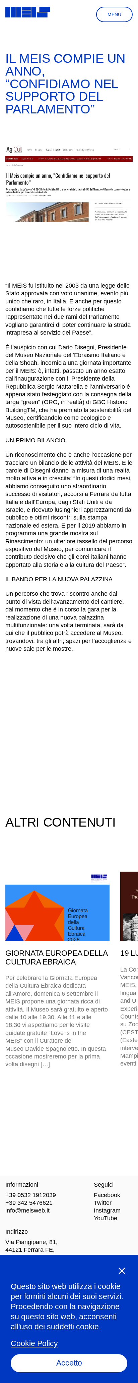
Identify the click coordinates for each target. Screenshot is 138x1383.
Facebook (107, 1195)
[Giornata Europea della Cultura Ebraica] (57, 906)
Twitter (103, 1202)
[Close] (122, 1271)
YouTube (105, 1218)
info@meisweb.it (27, 1210)
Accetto (69, 1363)
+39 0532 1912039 (30, 1195)
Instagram (107, 1210)
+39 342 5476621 (29, 1202)
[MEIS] (27, 12)
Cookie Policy (34, 1343)
